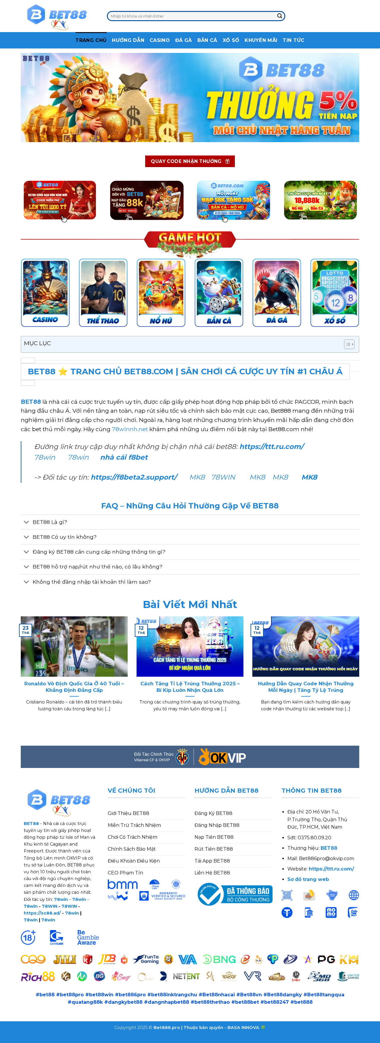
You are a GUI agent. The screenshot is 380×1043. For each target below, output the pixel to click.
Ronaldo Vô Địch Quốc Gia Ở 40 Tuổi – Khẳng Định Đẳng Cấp (74, 687)
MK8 (197, 477)
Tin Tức (293, 40)
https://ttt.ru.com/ (272, 446)
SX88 (83, 1039)
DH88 (66, 1039)
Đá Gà (183, 40)
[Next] (360, 671)
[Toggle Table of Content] (346, 344)
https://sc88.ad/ (42, 913)
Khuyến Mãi (261, 40)
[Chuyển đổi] (26, 522)
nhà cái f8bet (124, 457)
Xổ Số (231, 40)
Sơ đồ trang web (308, 879)
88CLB (47, 1039)
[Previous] (19, 671)
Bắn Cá (207, 40)
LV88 (100, 1039)
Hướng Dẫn (128, 40)
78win (44, 457)
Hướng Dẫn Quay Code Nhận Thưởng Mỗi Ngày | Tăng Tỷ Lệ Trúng (306, 687)
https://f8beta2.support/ (134, 477)
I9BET (28, 1039)
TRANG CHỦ (91, 40)
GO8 (139, 1039)
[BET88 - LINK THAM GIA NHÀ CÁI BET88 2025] (59, 16)
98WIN (8, 1039)
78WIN (223, 477)
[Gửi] (280, 16)
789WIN (120, 1039)
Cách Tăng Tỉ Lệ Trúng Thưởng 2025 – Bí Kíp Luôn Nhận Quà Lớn (190, 687)
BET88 (31, 401)
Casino (160, 40)
